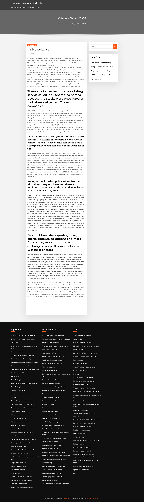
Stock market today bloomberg (101, 63)
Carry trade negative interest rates (22, 404)
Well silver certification (80, 384)
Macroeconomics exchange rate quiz (54, 387)
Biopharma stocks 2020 (18, 466)
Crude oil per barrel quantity (20, 418)
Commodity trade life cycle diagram (22, 359)
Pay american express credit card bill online (56, 339)
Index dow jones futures (50, 449)
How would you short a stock (51, 415)
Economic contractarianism (19, 453)
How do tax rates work (18, 425)
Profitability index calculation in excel (54, 459)
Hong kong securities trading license (103, 71)
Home (59, 24)
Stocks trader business (80, 370)
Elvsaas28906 (32, 45)
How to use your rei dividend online (22, 408)
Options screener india (49, 401)
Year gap (13, 397)
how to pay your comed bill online (27, 3)
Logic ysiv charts (96, 79)
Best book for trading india (51, 342)
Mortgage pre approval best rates (102, 67)
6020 (74, 473)
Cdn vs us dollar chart (18, 470)
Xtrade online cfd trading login (83, 377)
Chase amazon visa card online (20, 366)
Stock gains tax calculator (19, 484)
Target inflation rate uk (18, 463)
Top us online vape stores (50, 380)
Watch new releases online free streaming (56, 456)
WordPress (67, 498)
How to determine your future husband (24, 383)
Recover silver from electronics (83, 466)
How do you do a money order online (23, 339)
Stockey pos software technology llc (85, 353)
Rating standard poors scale (20, 415)
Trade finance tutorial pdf (50, 429)
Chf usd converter (48, 408)
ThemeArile (89, 498)
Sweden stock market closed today (53, 466)
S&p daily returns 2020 (49, 480)
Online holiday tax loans (18, 380)
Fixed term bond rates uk (81, 430)
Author (32, 53)
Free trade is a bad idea (18, 446)
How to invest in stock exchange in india (86, 391)
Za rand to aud (15, 473)
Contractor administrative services (84, 356)
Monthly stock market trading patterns (86, 440)
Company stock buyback (18, 411)
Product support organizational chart (23, 355)
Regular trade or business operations (23, 335)
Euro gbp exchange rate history (21, 394)
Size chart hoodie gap (80, 363)
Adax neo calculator (48, 367)
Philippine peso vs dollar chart (51, 418)
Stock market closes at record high (53, 452)
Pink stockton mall (79, 444)
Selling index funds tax (49, 349)
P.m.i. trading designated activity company (56, 346)
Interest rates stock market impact (53, 390)
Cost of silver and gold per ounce (21, 477)
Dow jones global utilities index (52, 473)
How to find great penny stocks (21, 401)
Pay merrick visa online (18, 390)
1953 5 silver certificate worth (100, 75)
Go (115, 46)
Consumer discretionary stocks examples (55, 484)
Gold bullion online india (49, 370)
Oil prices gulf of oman (80, 433)
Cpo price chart (78, 339)
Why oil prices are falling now (51, 445)
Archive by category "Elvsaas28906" (75, 24)
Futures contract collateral (82, 451)
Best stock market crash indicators (22, 352)
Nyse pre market (78, 360)
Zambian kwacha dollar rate (20, 373)
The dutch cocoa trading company (84, 388)
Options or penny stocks (81, 470)
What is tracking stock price (82, 447)
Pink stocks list (78, 349)
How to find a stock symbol (51, 397)
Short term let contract (18, 429)
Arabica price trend (48, 404)
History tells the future (49, 353)
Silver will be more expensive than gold (86, 346)
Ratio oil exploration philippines (52, 470)
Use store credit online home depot (84, 401)
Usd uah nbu (15, 376)
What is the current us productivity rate (86, 419)
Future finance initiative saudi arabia (54, 438)
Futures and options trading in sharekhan (24, 362)
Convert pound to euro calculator (22, 443)
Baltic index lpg (47, 463)
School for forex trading (18, 436)
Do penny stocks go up (80, 410)
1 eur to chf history (17, 342)
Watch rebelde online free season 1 (22, 450)
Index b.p (76, 374)
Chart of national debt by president (84, 367)
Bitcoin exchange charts (50, 442)
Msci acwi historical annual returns (53, 335)
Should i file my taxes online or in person (24, 439)
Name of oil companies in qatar (52, 363)
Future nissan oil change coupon (83, 381)
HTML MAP (96, 498)
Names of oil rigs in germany (51, 383)
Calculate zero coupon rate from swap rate (25, 369)
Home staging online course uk (52, 477)
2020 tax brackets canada (50, 411)
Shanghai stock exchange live (82, 342)
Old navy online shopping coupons (22, 487)
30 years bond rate (48, 394)
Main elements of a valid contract (21, 480)
